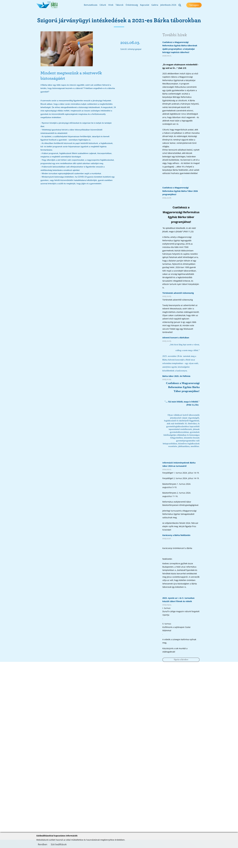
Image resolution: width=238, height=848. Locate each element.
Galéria (154, 4)
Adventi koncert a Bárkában (175, 337)
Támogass (194, 5)
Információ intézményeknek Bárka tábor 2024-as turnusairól (178, 464)
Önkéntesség (132, 4)
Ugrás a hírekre (181, 660)
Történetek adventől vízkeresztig (178, 293)
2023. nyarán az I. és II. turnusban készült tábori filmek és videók (178, 600)
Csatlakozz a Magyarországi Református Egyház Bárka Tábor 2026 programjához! (180, 191)
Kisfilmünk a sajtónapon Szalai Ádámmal (176, 629)
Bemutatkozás (90, 4)
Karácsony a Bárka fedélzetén (176, 535)
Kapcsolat (144, 4)
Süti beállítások (59, 844)
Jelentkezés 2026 (168, 4)
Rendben (42, 844)
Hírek (110, 4)
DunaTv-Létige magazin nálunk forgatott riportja (180, 613)
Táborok (119, 4)
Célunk (103, 4)
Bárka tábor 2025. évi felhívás (176, 376)
